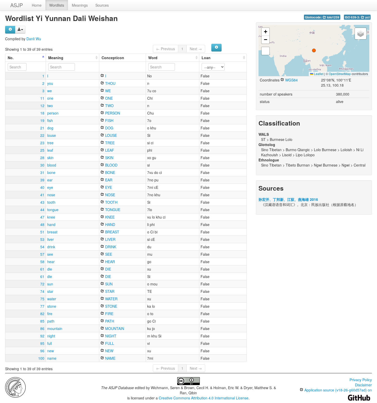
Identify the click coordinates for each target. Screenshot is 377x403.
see (50, 254)
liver (50, 239)
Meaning (55, 57)
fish (50, 120)
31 (42, 172)
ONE (108, 98)
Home (37, 5)
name (51, 358)
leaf (50, 150)
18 (42, 113)
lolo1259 (332, 17)
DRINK (110, 246)
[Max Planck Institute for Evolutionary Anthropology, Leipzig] (15, 386)
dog (50, 127)
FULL (109, 343)
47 (42, 217)
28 (42, 157)
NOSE (109, 194)
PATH (109, 321)
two (50, 105)
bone (51, 172)
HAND (109, 224)
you (50, 83)
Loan (206, 57)
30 (42, 165)
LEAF (109, 150)
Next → (196, 48)
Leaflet (318, 73)
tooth (51, 202)
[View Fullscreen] (265, 51)
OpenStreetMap (340, 73)
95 (42, 343)
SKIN (108, 157)
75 (42, 298)
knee (51, 217)
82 (42, 313)
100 (41, 358)
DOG (108, 127)
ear (50, 179)
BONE (109, 172)
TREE (109, 142)
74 (42, 291)
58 (42, 261)
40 (42, 187)
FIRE (108, 313)
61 (42, 269)
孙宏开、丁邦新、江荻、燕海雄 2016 (288, 199)
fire (49, 313)
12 (42, 105)
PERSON (112, 113)
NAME (109, 358)
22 (42, 135)
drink (51, 246)
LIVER (109, 239)
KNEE (109, 217)
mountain (54, 328)
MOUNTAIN (114, 328)
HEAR (109, 261)
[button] (313, 50)
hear (51, 261)
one (50, 98)
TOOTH (110, 202)
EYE (108, 187)
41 (42, 194)
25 (42, 150)
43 (42, 202)
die (49, 269)
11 (42, 98)
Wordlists (56, 5)
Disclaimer (363, 384)
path (50, 321)
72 (42, 283)
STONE (110, 306)
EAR (108, 179)
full (49, 343)
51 (42, 231)
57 (42, 254)
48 (42, 224)
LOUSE (110, 135)
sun (50, 283)
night (51, 335)
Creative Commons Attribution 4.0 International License (204, 397)
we (49, 90)
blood (51, 165)
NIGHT (110, 335)
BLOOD (110, 165)
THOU (109, 83)
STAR (109, 291)
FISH (108, 120)
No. (11, 57)
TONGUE (112, 209)
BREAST (111, 231)
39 (42, 179)
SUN (108, 283)
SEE (108, 254)
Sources (102, 5)
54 (42, 246)
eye (50, 187)
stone (51, 306)
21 (42, 127)
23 (42, 142)
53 (42, 239)
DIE (107, 269)
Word (152, 57)
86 (42, 328)
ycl (367, 17)
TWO (109, 105)
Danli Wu (33, 38)
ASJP (16, 5)
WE (107, 90)
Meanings (80, 5)
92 (42, 335)
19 (42, 120)
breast (52, 231)
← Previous (165, 48)
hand (51, 224)
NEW (108, 350)
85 (42, 321)
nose (51, 194)
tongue (52, 209)
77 (42, 306)
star (50, 291)
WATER (110, 298)
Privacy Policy (361, 379)
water (51, 298)
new (50, 350)
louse (51, 135)
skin (50, 157)
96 (42, 350)
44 (42, 209)
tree (50, 142)
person (52, 113)
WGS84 (291, 79)
